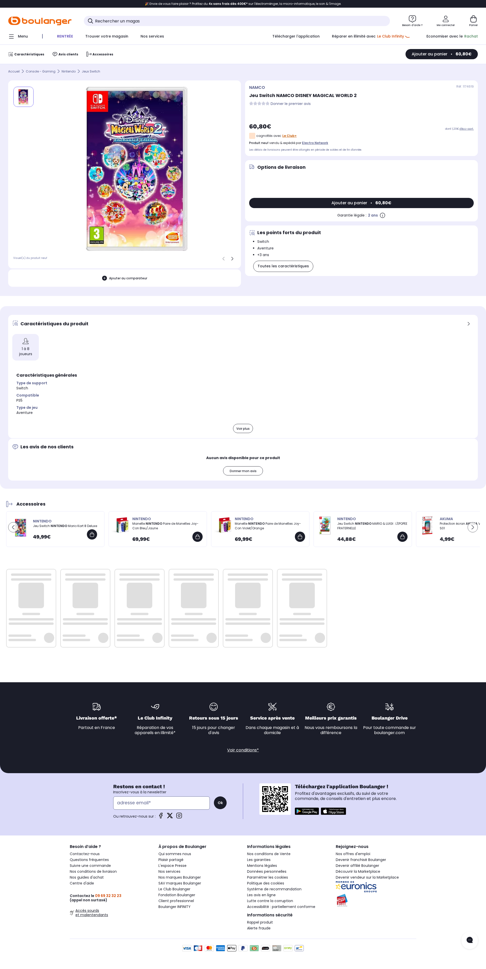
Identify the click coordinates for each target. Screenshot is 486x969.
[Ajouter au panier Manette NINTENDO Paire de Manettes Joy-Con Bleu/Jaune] (197, 537)
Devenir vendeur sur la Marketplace (367, 877)
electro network (315, 143)
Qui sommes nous (174, 853)
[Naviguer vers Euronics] (376, 886)
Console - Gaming (40, 71)
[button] (13, 527)
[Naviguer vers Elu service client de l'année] (376, 900)
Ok (220, 802)
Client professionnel (176, 900)
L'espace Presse (172, 865)
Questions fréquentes (89, 859)
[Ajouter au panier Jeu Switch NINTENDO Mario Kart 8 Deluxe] (92, 534)
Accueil (14, 71)
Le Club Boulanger (174, 889)
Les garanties (259, 859)
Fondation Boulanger (176, 895)
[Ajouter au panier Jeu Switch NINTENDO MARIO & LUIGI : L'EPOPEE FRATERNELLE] (402, 537)
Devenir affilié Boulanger (357, 865)
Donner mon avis (243, 471)
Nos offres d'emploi (353, 853)
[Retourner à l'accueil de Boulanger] (40, 21)
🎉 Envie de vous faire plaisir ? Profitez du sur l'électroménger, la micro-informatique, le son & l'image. (243, 4)
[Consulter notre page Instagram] (179, 817)
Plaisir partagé (170, 859)
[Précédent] (223, 258)
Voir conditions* (243, 750)
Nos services (169, 871)
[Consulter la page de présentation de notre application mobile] (307, 811)
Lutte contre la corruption (270, 900)
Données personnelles (266, 871)
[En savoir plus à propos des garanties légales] (382, 215)
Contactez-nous (85, 853)
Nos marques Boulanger (179, 877)
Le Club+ (289, 136)
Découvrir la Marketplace (358, 871)
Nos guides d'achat (87, 877)
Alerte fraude (259, 928)
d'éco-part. (466, 129)
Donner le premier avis (291, 104)
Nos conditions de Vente (269, 853)
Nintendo (69, 71)
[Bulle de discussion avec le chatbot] (469, 940)
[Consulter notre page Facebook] (161, 817)
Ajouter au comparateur (128, 278)
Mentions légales (262, 865)
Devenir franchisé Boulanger (361, 859)
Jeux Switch (91, 71)
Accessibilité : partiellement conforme (281, 906)
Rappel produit (260, 922)
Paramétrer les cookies (267, 877)
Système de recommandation (274, 889)
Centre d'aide (82, 883)
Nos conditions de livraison (93, 871)
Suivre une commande (90, 865)
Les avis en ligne (261, 895)
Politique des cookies (265, 883)
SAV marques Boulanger (179, 883)
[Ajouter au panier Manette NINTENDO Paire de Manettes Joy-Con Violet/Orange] (300, 537)
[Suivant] (232, 258)
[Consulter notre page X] (170, 817)
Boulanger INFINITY (174, 906)
